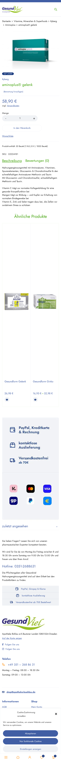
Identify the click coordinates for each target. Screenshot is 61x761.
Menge (5, 113)
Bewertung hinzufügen (13, 91)
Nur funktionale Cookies (31, 741)
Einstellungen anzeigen (30, 749)
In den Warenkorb (21, 128)
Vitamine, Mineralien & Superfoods (30, 21)
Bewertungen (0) (37, 161)
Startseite (6, 21)
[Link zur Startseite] (18, 757)
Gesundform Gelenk (15, 381)
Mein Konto (36, 707)
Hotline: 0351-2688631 (19, 566)
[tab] (12, 161)
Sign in (30, 757)
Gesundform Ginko (43, 381)
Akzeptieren (30, 733)
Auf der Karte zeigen (12, 638)
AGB (4, 707)
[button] (56, 714)
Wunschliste (43, 756)
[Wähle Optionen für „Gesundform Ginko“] (35, 399)
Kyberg (53, 21)
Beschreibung (12, 161)
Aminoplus (10, 25)
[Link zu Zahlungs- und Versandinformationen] (30, 470)
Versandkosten (13, 105)
